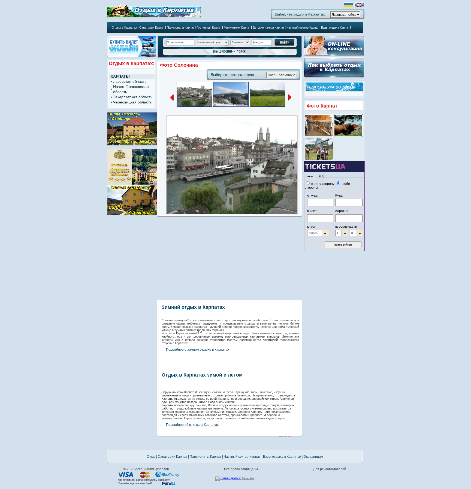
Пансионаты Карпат (180, 27)
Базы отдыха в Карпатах (282, 457)
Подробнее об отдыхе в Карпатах (192, 425)
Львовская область (129, 81)
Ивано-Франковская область (131, 89)
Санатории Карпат (152, 27)
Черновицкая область (132, 102)
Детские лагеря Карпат (268, 27)
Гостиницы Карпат (209, 27)
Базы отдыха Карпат (335, 27)
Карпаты (120, 76)
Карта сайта (248, 478)
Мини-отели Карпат (237, 27)
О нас (151, 457)
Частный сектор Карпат (302, 27)
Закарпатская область (132, 97)
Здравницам (313, 457)
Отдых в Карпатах (124, 27)
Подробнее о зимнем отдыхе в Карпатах (197, 350)
